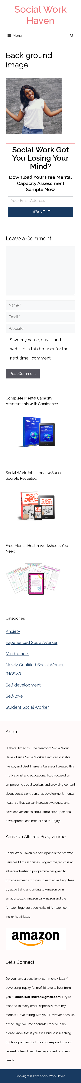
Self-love (14, 696)
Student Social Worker (27, 707)
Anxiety (13, 631)
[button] (71, 35)
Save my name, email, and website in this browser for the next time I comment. (39, 348)
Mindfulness (17, 653)
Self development (23, 685)
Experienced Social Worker (31, 642)
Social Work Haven (40, 15)
